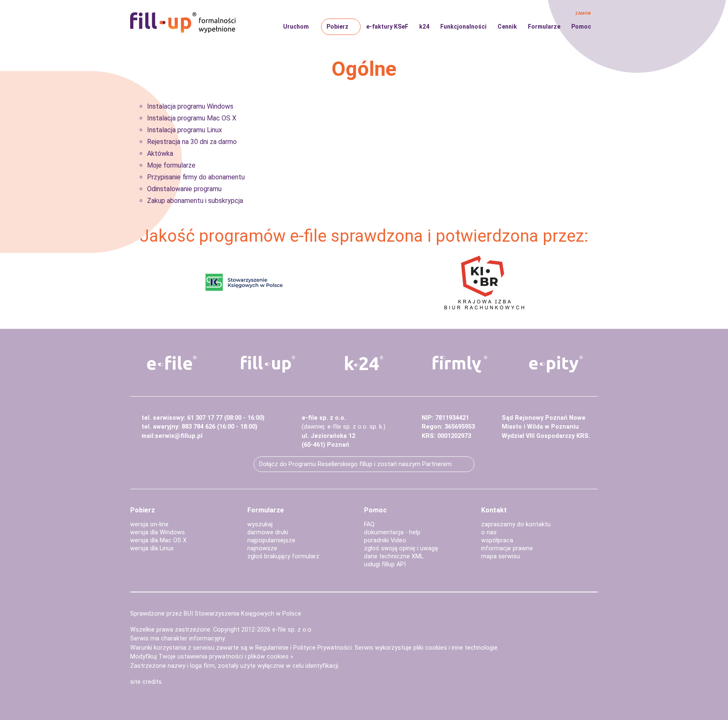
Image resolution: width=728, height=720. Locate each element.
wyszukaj (260, 524)
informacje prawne (507, 548)
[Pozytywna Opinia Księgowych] (244, 282)
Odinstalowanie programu (184, 189)
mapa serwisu (500, 556)
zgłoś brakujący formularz (283, 556)
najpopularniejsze (271, 540)
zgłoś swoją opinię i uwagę (401, 548)
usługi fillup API (385, 564)
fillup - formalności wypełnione (183, 23)
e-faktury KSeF (387, 26)
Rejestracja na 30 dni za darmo (192, 142)
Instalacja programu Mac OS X (191, 118)
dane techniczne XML (393, 556)
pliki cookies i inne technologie (455, 647)
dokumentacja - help (392, 532)
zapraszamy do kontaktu (516, 524)
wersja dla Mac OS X (158, 540)
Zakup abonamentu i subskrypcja (195, 201)
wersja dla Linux (152, 548)
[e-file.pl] (172, 363)
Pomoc (581, 26)
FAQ (369, 524)
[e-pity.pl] (556, 364)
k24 (424, 26)
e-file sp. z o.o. (292, 629)
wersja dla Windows (157, 532)
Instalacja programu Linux (184, 130)
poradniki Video (385, 540)
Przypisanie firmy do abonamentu (196, 177)
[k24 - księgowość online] (364, 363)
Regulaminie (272, 647)
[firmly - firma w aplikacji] (460, 364)
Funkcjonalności (463, 26)
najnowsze (262, 548)
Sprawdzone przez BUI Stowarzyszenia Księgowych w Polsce (215, 613)
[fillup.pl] (268, 364)
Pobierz (337, 26)
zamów (583, 13)
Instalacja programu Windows (190, 106)
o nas (489, 532)
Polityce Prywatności (322, 647)
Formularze (544, 26)
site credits (146, 681)
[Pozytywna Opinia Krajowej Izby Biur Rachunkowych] (484, 282)
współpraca (497, 540)
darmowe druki (267, 532)
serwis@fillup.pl (179, 436)
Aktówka (160, 153)
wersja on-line (149, 524)
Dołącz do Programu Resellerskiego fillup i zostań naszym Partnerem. (356, 464)
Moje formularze (171, 165)
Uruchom (296, 26)
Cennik (507, 26)
